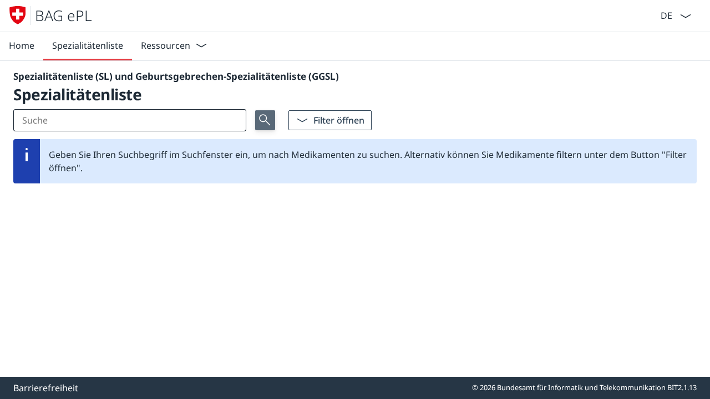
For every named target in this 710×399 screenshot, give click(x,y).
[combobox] (665, 14)
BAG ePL (63, 15)
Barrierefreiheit (45, 388)
